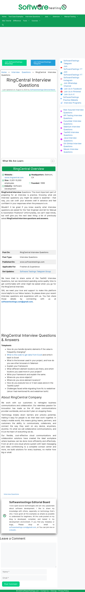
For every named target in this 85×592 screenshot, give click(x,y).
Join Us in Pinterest (72, 91)
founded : (36, 183)
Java (46, 16)
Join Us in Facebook (73, 89)
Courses (35, 21)
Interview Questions (32, 16)
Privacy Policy (63, 591)
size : (7, 180)
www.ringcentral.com (14, 177)
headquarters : (38, 175)
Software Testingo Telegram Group (35, 271)
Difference (17, 21)
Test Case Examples (15, 16)
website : (9, 175)
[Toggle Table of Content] (51, 161)
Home (4, 16)
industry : (9, 186)
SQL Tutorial (6, 21)
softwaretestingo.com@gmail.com (17, 302)
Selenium (56, 16)
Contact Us (45, 591)
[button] (3, 25)
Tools (25, 21)
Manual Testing (70, 16)
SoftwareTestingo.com (30, 591)
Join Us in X (69, 94)
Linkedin (12, 530)
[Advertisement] (42, 41)
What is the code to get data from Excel (24, 355)
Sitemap (54, 591)
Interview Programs (72, 103)
